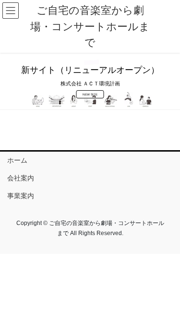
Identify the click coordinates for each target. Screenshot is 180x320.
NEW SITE (90, 94)
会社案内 (20, 178)
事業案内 (20, 196)
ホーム (17, 160)
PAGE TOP (166, 301)
